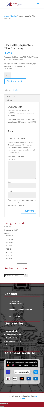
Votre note (12, 157)
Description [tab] (11, 96)
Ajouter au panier (15, 81)
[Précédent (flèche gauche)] (1, 406)
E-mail (10, 191)
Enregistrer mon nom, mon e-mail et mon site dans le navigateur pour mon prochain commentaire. (22, 202)
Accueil (7, 16)
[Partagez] (5, 403)
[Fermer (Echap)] (7, 403)
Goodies (14, 16)
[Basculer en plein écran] (3, 403)
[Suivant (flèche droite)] (3, 406)
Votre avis (12, 159)
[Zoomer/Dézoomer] (1, 403)
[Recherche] (26, 275)
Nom (10, 182)
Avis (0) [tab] (9, 100)
